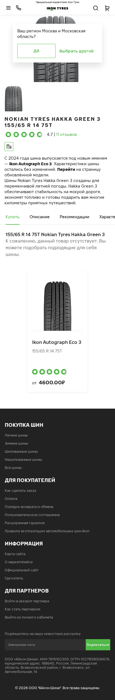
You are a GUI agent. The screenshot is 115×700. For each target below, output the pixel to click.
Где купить (14, 578)
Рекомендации (74, 216)
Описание (40, 216)
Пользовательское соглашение (32, 515)
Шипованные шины (21, 451)
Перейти (66, 169)
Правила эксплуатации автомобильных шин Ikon (47, 531)
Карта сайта (15, 554)
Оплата (11, 499)
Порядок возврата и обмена (29, 507)
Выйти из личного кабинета (29, 617)
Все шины (13, 468)
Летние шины (16, 435)
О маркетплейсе (19, 562)
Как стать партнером (22, 609)
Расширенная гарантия (25, 523)
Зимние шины (16, 443)
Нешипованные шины (23, 459)
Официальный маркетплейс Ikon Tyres (57, 2)
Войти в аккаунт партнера (27, 601)
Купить (13, 216)
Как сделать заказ (20, 490)
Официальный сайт (22, 570)
